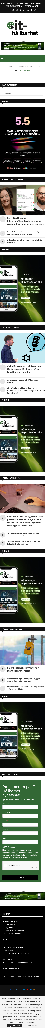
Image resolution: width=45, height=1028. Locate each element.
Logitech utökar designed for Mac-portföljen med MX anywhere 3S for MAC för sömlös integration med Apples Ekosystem (25, 521)
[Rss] (35, 10)
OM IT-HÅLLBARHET (34, 3)
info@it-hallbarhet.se (16, 933)
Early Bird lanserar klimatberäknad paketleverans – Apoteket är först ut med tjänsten (25, 221)
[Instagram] (17, 10)
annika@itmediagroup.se (18, 953)
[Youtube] (28, 10)
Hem (1, 66)
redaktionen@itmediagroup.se (20, 962)
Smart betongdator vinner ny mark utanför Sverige (23, 669)
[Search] (42, 58)
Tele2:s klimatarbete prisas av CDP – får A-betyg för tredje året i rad (24, 542)
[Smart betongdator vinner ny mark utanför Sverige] (22, 650)
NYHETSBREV (6, 3)
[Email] (31, 10)
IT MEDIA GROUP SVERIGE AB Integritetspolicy (20, 976)
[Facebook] (9, 10)
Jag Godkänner (14, 1025)
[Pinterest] (20, 10)
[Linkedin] (24, 10)
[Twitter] (13, 10)
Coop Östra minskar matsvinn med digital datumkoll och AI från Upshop (24, 233)
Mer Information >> (31, 1025)
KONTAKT (18, 3)
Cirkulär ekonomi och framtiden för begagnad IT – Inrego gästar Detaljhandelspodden (24, 369)
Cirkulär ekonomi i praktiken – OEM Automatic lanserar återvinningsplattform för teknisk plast (26, 390)
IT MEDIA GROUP (32, 6)
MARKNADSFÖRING (14, 6)
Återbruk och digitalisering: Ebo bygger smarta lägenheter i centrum (23, 679)
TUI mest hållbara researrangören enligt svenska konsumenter (23, 534)
